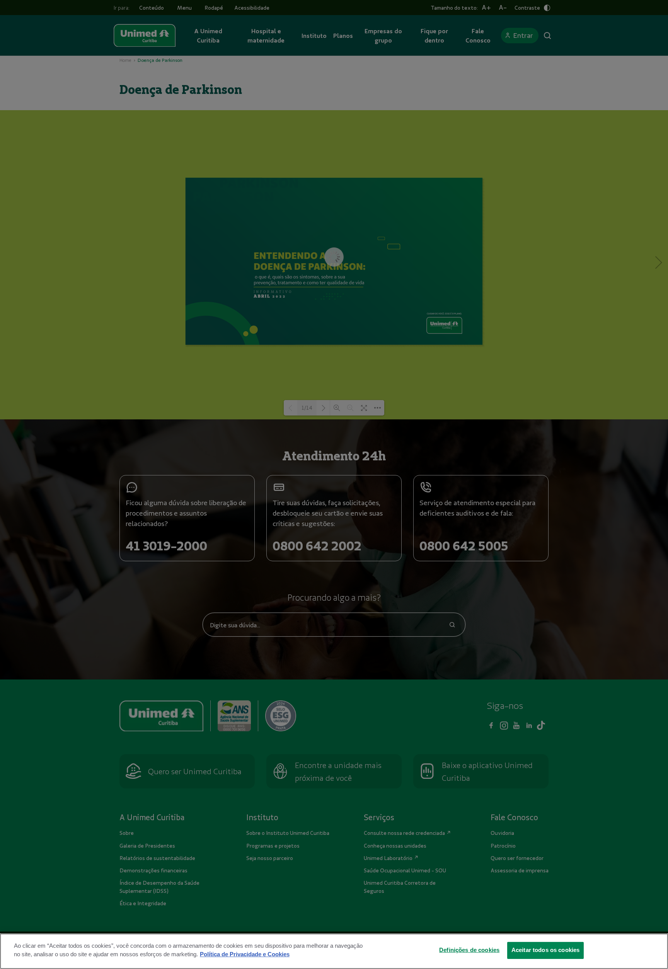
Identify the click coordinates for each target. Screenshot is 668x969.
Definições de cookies (469, 950)
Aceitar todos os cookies (545, 950)
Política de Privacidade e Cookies (245, 954)
